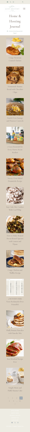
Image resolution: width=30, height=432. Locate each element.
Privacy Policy (15, 415)
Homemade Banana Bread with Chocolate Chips (15, 89)
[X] (10, 2)
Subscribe (15, 420)
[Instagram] (13, 2)
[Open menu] (24, 8)
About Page (15, 413)
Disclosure (15, 410)
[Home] (7, 31)
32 (20, 401)
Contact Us (15, 417)
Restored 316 (15, 428)
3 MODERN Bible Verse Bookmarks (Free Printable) (15, 302)
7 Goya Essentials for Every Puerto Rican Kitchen (15, 150)
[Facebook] (7, 2)
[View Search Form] (23, 2)
